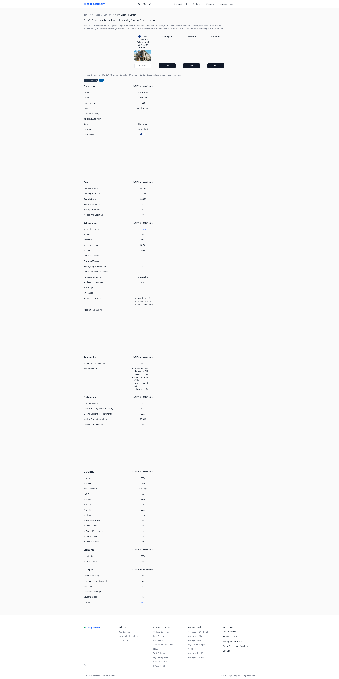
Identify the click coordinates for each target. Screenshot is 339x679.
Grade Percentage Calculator (235, 646)
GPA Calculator (229, 631)
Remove (142, 65)
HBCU (155, 649)
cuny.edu (142, 129)
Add (167, 65)
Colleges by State (196, 657)
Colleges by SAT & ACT (198, 632)
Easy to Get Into (160, 661)
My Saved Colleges (196, 644)
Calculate (143, 229)
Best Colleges (159, 636)
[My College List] (149, 3)
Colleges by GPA (195, 636)
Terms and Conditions (92, 676)
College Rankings (161, 632)
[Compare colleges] (144, 3)
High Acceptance (160, 657)
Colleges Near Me (196, 653)
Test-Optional (159, 653)
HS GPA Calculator (231, 636)
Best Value (158, 640)
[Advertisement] (155, 158)
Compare (210, 4)
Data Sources (124, 632)
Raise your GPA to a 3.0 (233, 641)
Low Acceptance (160, 666)
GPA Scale (227, 651)
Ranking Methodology (128, 636)
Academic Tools (226, 4)
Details (143, 602)
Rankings (197, 4)
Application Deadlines (163, 644)
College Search (195, 640)
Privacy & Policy (109, 676)
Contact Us (123, 640)
